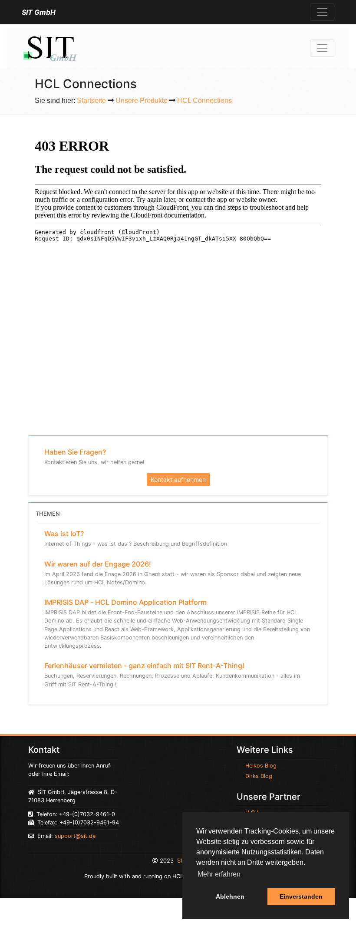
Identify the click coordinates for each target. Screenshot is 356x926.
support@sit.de (75, 836)
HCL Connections (204, 100)
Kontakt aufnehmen (178, 479)
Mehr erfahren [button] (219, 874)
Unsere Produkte (141, 100)
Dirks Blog (258, 776)
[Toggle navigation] (322, 12)
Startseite (91, 100)
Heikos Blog (261, 765)
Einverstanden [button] (301, 896)
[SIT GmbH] (49, 47)
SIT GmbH (39, 12)
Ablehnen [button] (230, 896)
